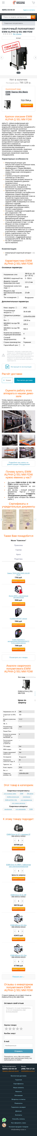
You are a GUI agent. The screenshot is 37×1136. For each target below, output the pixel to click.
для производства (26, 800)
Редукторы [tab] (18, 559)
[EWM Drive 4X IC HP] (18, 888)
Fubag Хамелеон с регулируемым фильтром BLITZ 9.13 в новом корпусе (18, 641)
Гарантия (18, 1080)
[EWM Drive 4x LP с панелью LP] (18, 828)
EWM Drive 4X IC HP (18, 895)
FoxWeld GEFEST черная (18, 618)
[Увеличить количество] (22, 840)
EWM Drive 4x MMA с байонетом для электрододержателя (18, 865)
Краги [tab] (18, 554)
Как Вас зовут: (10, 1033)
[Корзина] (33, 2)
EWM (21, 793)
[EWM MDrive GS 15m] (18, 949)
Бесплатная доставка (18, 1076)
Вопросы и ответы (18, 1099)
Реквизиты (19, 1103)
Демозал (18, 1111)
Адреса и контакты (29, 10)
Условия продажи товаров (18, 1127)
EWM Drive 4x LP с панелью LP (18, 834)
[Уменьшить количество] (14, 840)
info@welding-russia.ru (18, 1129)
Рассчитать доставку (25, 380)
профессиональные (13, 797)
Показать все (17, 977)
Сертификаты (18, 1083)
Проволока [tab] (18, 545)
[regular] (13, 1028)
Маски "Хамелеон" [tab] (18, 540)
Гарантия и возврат (18, 1107)
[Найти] (33, 17)
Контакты (18, 1115)
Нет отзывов (17, 34)
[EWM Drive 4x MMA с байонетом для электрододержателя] (18, 858)
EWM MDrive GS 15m (18, 955)
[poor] (10, 1028)
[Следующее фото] (35, 57)
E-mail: (6, 1041)
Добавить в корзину (18, 581)
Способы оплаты (18, 1119)
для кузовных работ (10, 793)
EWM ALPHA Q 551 (11, 800)
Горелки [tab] (19, 550)
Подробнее (27, 105)
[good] (17, 1028)
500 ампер (30, 793)
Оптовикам (18, 1095)
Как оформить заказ (18, 1123)
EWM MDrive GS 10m (18, 925)
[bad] (6, 1028)
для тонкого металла (18, 803)
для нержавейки (21, 809)
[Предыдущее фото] (1, 57)
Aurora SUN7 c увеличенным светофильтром (18, 596)
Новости (18, 1091)
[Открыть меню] (3, 2)
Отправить (18, 1051)
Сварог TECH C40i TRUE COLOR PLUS (18, 574)
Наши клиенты (18, 1087)
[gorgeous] (21, 1028)
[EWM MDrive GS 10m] (18, 918)
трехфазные (26, 797)
